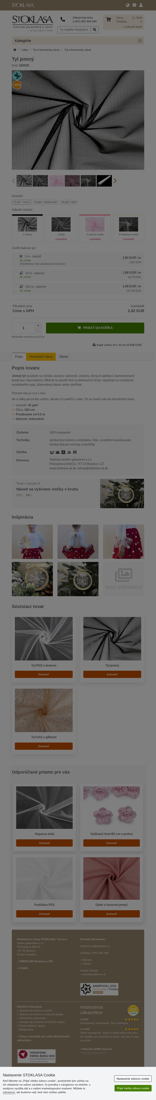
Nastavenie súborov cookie (133, 1078)
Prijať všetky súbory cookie (133, 1088)
